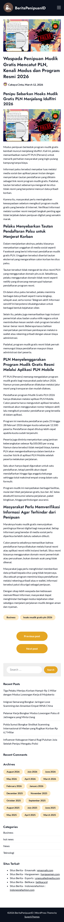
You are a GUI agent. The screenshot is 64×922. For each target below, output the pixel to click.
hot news (8, 839)
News (6, 846)
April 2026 (30, 778)
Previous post (32, 636)
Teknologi (8, 852)
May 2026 (12, 778)
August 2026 (13, 771)
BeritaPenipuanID (30, 7)
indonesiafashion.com (22, 889)
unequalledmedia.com (47, 878)
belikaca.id (42, 882)
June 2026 (50, 771)
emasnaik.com (45, 870)
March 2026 (49, 778)
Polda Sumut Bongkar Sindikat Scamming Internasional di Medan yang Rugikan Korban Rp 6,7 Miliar (30, 728)
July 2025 (32, 807)
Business (11, 617)
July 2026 (32, 771)
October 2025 (14, 800)
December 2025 (15, 793)
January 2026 (36, 786)
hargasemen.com (50, 874)
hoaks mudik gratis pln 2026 (37, 617)
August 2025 (13, 807)
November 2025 (39, 793)
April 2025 (30, 814)
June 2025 (50, 807)
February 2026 (14, 786)
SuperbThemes (32, 916)
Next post (32, 648)
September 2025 (37, 800)
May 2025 (12, 814)
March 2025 (49, 814)
